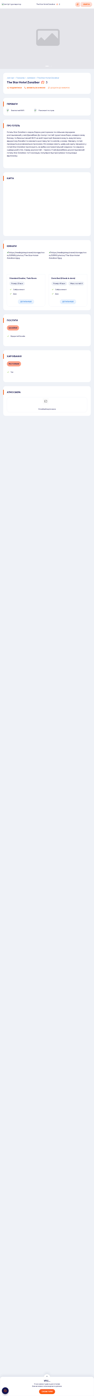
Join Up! (10, 78)
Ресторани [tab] (14, 364)
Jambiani (31, 78)
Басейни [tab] (13, 328)
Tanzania (20, 78)
